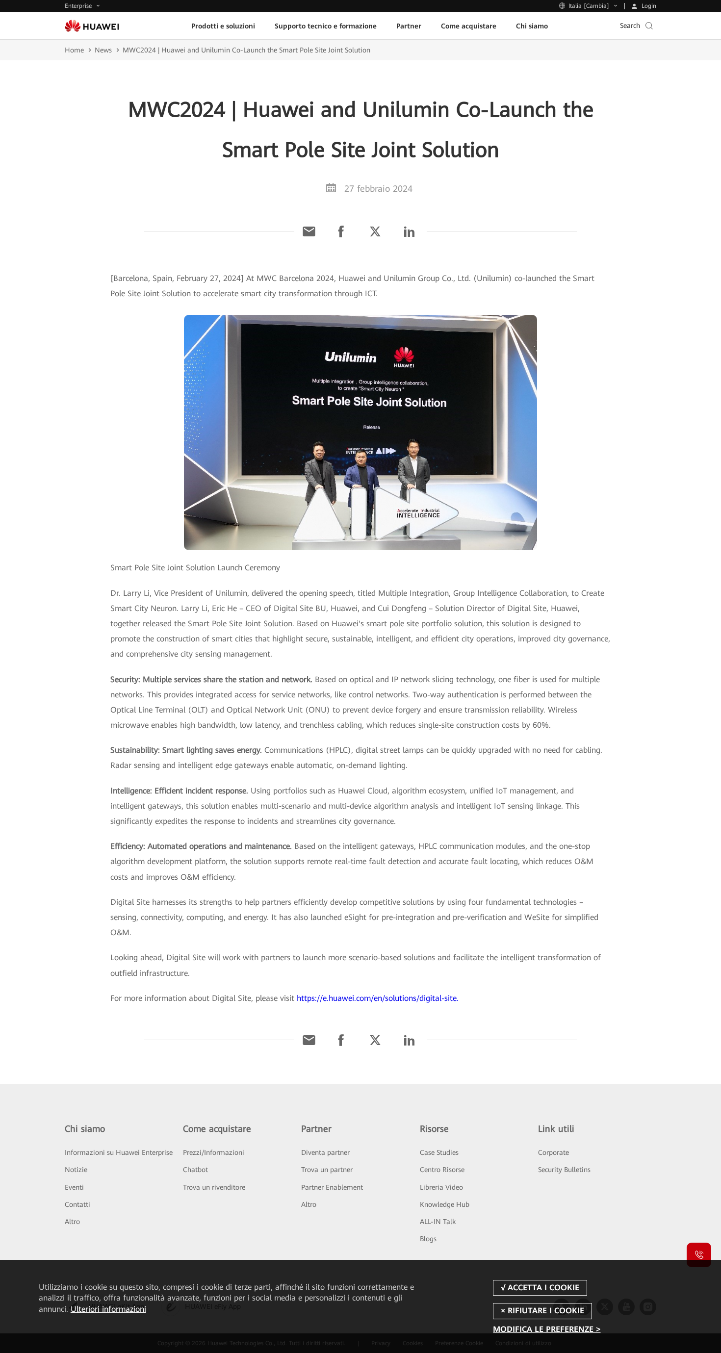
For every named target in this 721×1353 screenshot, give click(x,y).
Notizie (76, 1170)
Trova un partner (327, 1170)
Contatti (77, 1204)
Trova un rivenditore (214, 1187)
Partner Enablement (332, 1187)
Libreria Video (441, 1187)
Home (74, 50)
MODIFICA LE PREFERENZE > (546, 1329)
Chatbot (195, 1170)
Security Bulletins (564, 1170)
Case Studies (439, 1152)
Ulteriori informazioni (108, 1309)
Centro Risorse (442, 1170)
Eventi (74, 1187)
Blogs (428, 1239)
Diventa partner (325, 1152)
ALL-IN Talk (438, 1221)
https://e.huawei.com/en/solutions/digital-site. (378, 998)
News (103, 50)
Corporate (553, 1152)
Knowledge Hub (444, 1204)
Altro (72, 1221)
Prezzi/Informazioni (213, 1152)
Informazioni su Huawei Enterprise (119, 1152)
